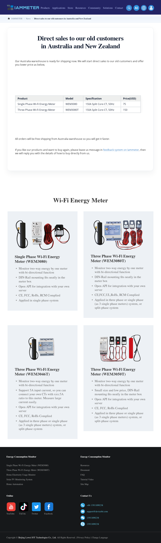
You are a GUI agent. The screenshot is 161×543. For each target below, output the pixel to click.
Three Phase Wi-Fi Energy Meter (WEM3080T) (113, 258)
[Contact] (119, 13)
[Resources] (80, 13)
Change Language (100, 537)
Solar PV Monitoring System (19, 479)
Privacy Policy (83, 537)
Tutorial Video (87, 479)
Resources (84, 465)
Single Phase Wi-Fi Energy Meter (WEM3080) (37, 259)
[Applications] (58, 13)
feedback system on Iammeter (121, 150)
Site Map (84, 484)
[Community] (94, 13)
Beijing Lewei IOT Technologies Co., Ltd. (37, 537)
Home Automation (14, 484)
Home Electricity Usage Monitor (21, 474)
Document (85, 469)
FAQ (82, 474)
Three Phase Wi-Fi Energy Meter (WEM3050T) (113, 371)
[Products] (45, 13)
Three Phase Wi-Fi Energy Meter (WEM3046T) (37, 371)
